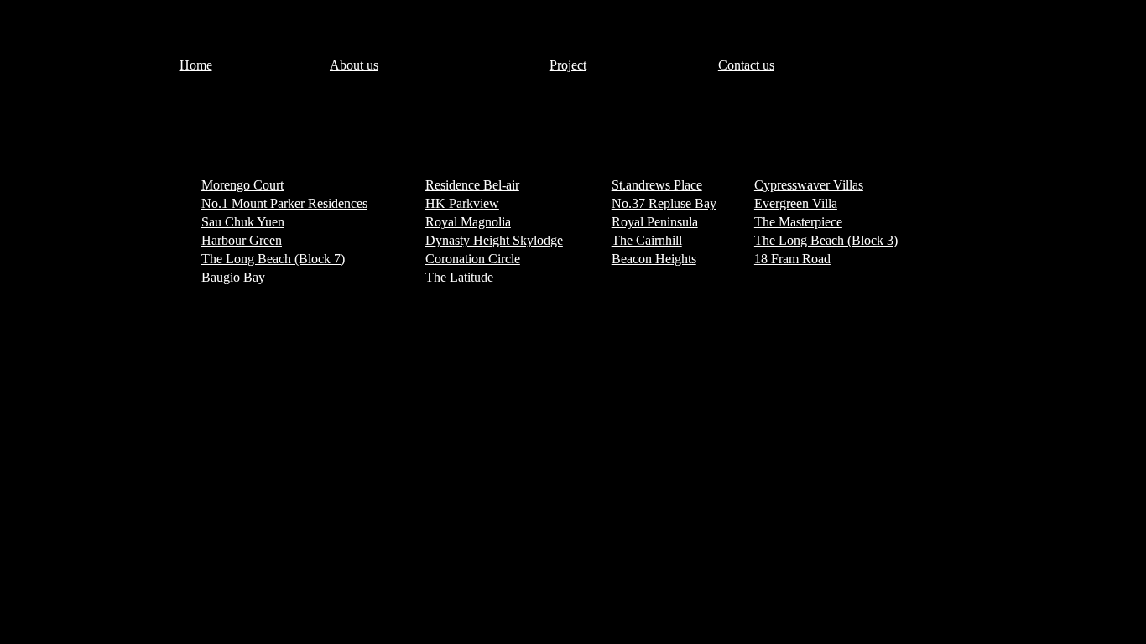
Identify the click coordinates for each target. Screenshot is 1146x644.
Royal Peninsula (655, 222)
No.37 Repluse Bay (664, 203)
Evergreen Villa (795, 203)
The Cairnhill (647, 240)
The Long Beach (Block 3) (826, 240)
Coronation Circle (472, 259)
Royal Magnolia (468, 222)
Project (568, 65)
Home (196, 65)
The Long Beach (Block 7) (273, 259)
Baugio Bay (233, 277)
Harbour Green (241, 240)
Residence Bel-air (472, 185)
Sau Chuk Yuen (242, 222)
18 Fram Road (792, 259)
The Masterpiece (798, 222)
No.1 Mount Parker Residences (284, 203)
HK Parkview (462, 203)
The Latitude (459, 277)
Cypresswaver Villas (808, 185)
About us (354, 65)
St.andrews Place (657, 185)
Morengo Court (242, 185)
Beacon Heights (654, 259)
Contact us (746, 65)
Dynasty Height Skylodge (494, 240)
